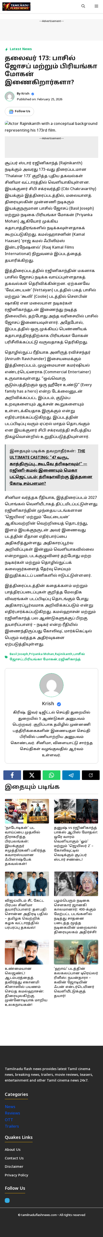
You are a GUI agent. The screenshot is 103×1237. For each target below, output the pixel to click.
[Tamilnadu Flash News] (16, 6)
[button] (83, 6)
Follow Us (22, 111)
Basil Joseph (19, 654)
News (10, 1107)
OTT (9, 1120)
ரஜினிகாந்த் (69, 659)
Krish (25, 94)
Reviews (12, 1113)
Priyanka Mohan (41, 654)
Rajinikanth (63, 654)
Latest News (21, 49)
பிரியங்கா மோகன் (40, 659)
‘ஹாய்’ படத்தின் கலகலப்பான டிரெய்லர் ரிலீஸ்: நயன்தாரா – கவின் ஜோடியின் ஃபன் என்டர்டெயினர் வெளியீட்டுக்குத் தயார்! (76, 982)
